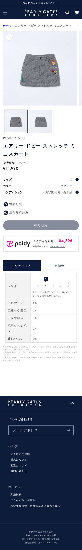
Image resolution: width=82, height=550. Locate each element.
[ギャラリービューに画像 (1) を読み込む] (15, 121)
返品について (19, 460)
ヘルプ (13, 446)
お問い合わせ (19, 471)
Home (7, 26)
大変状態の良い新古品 (57, 192)
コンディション (22, 265)
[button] (5, 12)
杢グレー (67, 186)
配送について (19, 465)
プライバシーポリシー (24, 500)
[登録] (68, 430)
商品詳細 (60, 265)
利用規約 (16, 495)
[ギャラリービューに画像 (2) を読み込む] (41, 121)
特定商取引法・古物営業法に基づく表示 (36, 506)
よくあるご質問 (20, 454)
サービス (14, 487)
